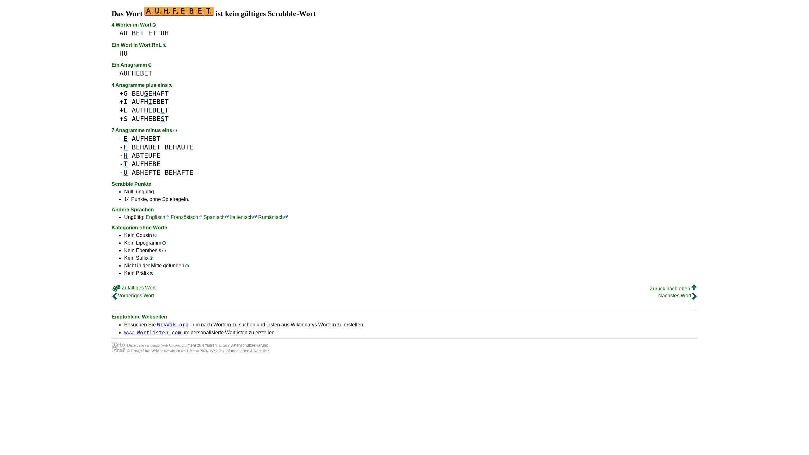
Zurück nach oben (670, 288)
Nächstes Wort (675, 295)
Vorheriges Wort (135, 295)
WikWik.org (173, 325)
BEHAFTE (179, 172)
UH (165, 33)
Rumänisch (271, 217)
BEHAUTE (179, 147)
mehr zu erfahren (202, 345)
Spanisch (214, 217)
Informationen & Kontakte (247, 351)
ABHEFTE (146, 172)
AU (123, 33)
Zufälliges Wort (137, 287)
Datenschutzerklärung (249, 345)
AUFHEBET (135, 73)
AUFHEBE (146, 164)
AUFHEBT (146, 139)
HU (123, 53)
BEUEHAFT (150, 93)
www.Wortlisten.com (152, 333)
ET (152, 33)
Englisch (155, 217)
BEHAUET (146, 147)
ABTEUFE (146, 155)
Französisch (184, 217)
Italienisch (241, 217)
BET (138, 33)
